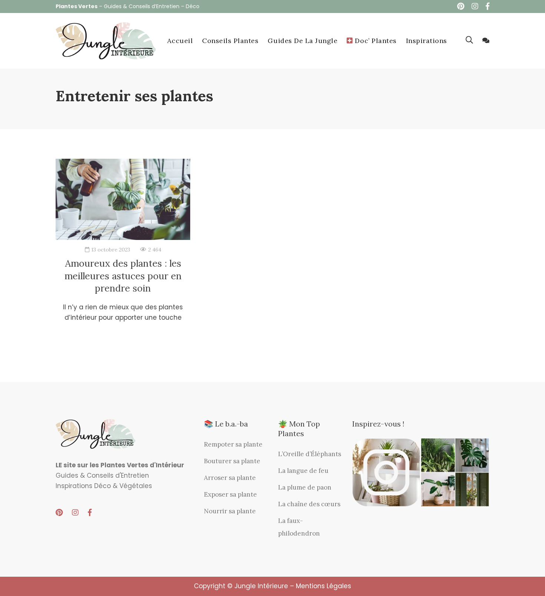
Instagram (475, 6)
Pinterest (460, 6)
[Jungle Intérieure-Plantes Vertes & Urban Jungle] (106, 41)
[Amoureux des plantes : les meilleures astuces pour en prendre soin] (123, 199)
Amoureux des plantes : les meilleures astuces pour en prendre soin (123, 275)
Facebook (487, 6)
